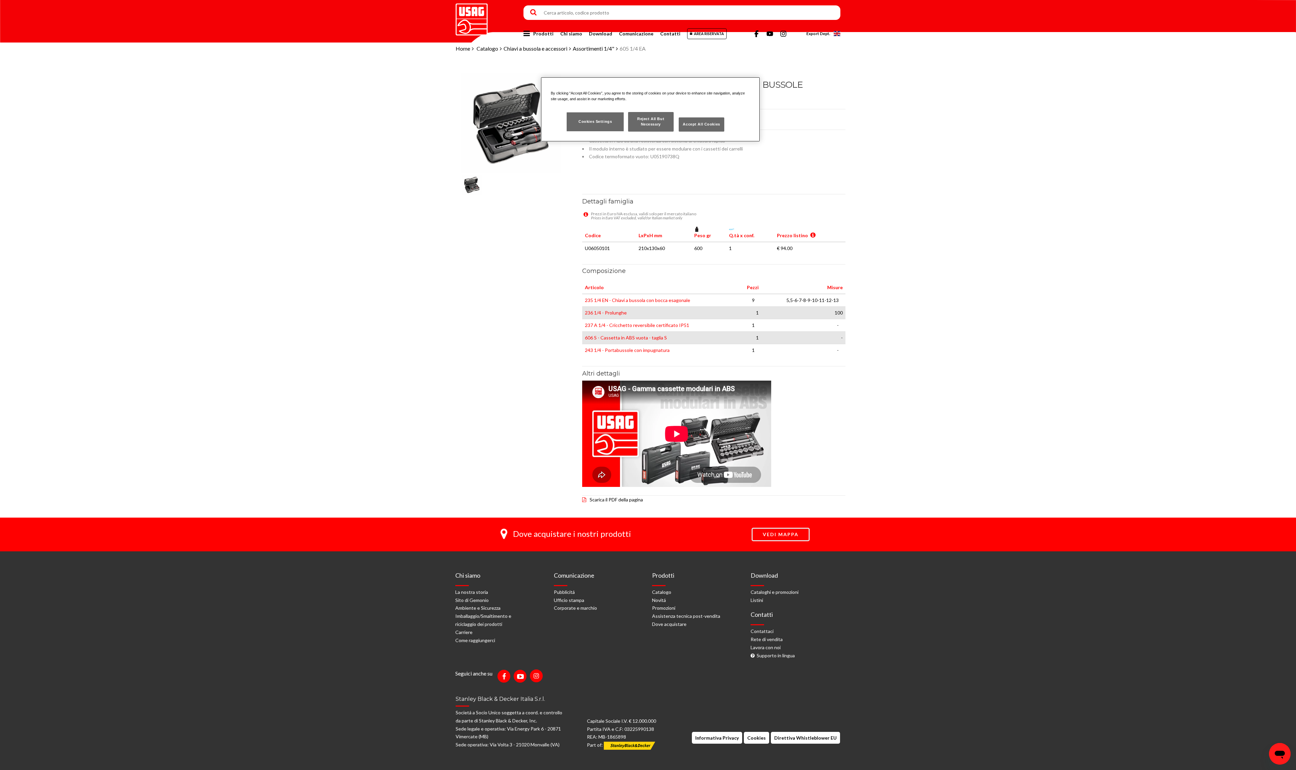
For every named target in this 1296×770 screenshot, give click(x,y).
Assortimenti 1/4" (593, 48)
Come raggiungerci (475, 640)
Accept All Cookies (701, 124)
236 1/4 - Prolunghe (606, 312)
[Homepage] (472, 17)
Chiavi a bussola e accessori (535, 48)
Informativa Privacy (717, 738)
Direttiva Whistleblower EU (805, 738)
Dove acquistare (669, 624)
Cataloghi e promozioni (775, 592)
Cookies (756, 738)
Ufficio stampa (569, 600)
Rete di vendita (767, 639)
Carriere (464, 632)
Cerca (533, 13)
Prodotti (543, 33)
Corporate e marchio (575, 608)
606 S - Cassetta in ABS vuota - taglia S (626, 337)
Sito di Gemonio (472, 600)
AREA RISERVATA (709, 33)
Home (463, 48)
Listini (757, 600)
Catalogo (487, 48)
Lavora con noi (766, 647)
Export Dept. (818, 33)
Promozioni (663, 608)
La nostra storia (471, 592)
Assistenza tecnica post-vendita (686, 616)
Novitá (659, 600)
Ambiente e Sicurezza (478, 608)
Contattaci (762, 631)
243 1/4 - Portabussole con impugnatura (627, 350)
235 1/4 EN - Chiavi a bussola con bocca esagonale (637, 300)
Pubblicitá (564, 592)
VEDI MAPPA (781, 534)
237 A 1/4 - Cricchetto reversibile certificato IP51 (637, 325)
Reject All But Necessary (650, 121)
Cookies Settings (595, 121)
